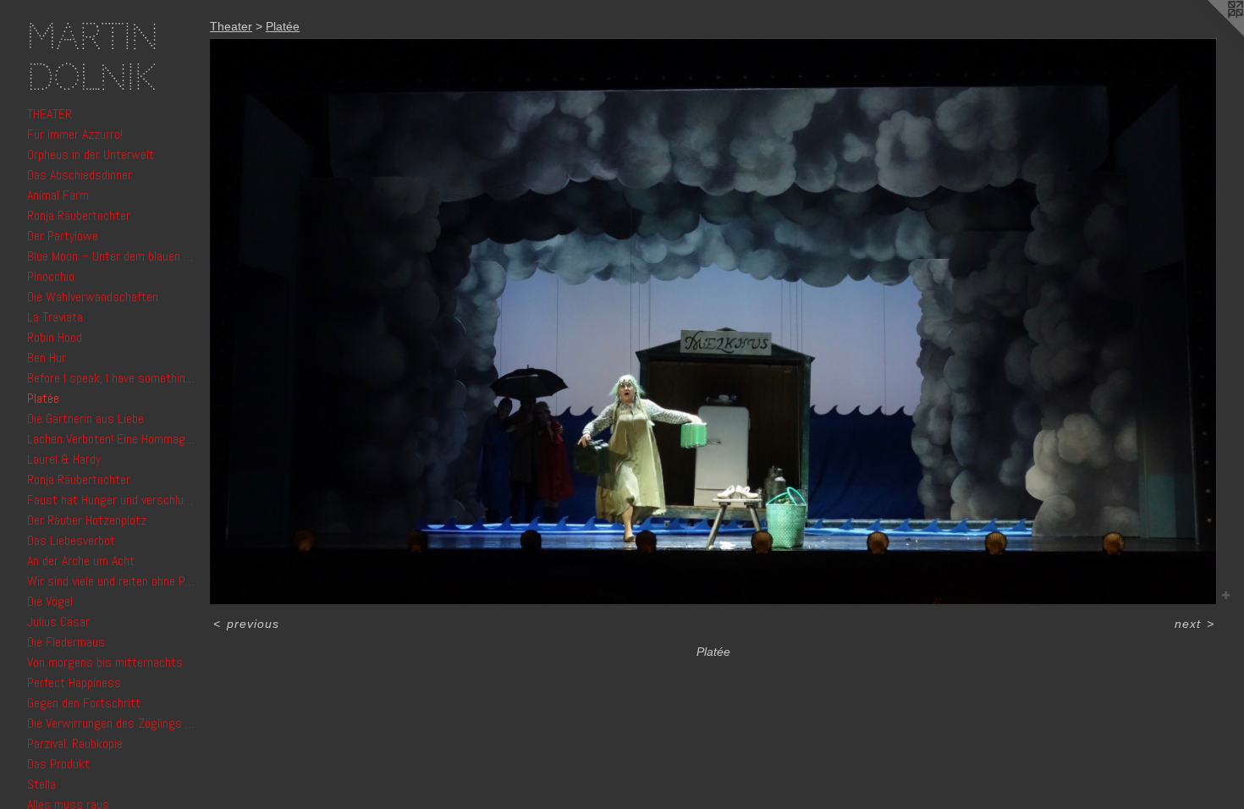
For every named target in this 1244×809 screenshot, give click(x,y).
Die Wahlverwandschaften (92, 296)
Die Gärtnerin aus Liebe (85, 418)
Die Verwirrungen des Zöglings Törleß (111, 723)
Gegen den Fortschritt (83, 703)
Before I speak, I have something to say (111, 378)
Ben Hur (46, 357)
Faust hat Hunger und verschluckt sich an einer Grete (111, 500)
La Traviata (55, 317)
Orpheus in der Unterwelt (90, 154)
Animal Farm (58, 195)
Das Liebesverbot (71, 540)
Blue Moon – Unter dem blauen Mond (111, 256)
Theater (49, 114)
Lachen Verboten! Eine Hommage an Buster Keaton (111, 439)
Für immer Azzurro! (75, 134)
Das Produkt (58, 764)
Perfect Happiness (74, 682)
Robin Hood (54, 337)
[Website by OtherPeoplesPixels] (1210, 34)
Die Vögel (50, 601)
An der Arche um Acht (81, 561)
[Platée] (713, 321)
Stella (41, 784)
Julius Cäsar (58, 621)
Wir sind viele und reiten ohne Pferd (111, 581)
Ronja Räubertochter (78, 215)
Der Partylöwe (62, 236)
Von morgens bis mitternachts (105, 662)
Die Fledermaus (66, 642)
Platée (43, 398)
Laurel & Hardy (64, 459)
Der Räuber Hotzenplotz (86, 520)
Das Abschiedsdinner (79, 175)
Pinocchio (50, 276)
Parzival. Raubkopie (75, 743)
